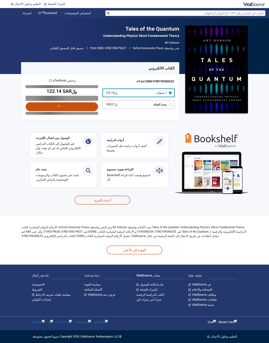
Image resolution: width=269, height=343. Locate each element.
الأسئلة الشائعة (93, 289)
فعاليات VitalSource (204, 299)
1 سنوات (136, 92)
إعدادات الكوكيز (41, 299)
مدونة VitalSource (202, 304)
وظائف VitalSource (203, 294)
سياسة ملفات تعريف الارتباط (52, 294)
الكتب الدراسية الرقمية (150, 294)
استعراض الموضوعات (77, 13)
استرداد (26, 13)
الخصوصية (38, 284)
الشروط (37, 289)
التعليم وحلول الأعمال (27, 4)
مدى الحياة (136, 104)
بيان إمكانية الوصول (151, 284)
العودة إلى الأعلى (134, 250)
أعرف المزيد (102, 200)
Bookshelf (49, 13)
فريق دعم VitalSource (101, 294)
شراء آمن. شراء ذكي (148, 299)
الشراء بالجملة (56, 4)
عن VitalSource (201, 284)
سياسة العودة (92, 284)
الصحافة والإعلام (201, 289)
